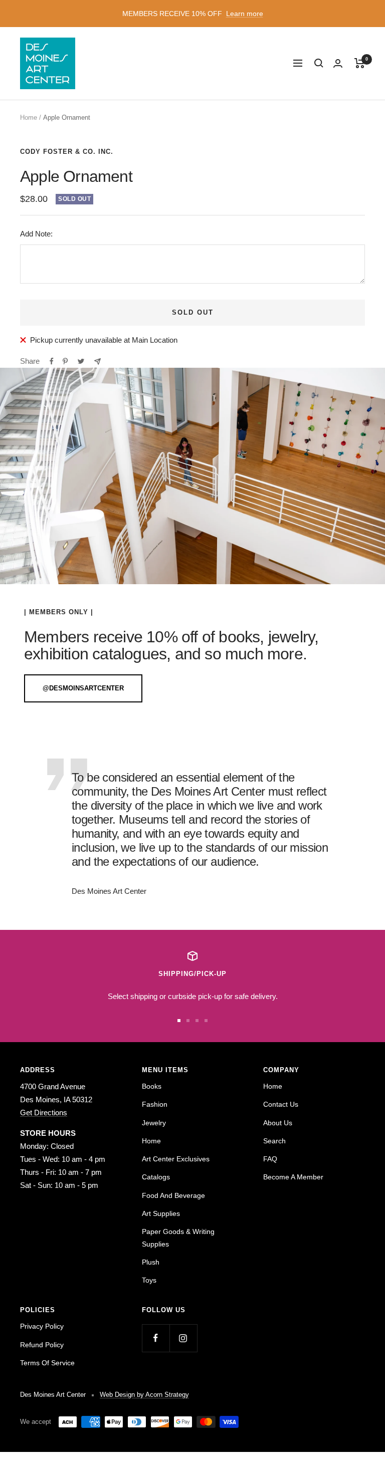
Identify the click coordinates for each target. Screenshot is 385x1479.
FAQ (270, 1159)
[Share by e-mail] (97, 361)
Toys (149, 1280)
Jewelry (154, 1123)
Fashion (154, 1104)
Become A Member (293, 1177)
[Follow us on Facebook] (155, 1338)
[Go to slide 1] (178, 1020)
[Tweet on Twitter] (81, 361)
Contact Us (280, 1104)
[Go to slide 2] (187, 1020)
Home (28, 117)
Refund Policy (42, 1345)
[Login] (337, 63)
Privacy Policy (42, 1326)
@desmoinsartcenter (83, 688)
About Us (277, 1123)
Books (151, 1086)
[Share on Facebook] (52, 361)
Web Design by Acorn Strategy (144, 1394)
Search (274, 1141)
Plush (150, 1262)
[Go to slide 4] (206, 1020)
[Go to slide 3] (197, 1020)
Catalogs (156, 1177)
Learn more (244, 14)
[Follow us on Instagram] (183, 1338)
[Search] (318, 63)
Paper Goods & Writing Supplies (178, 1237)
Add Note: (36, 233)
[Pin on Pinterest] (65, 361)
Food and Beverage (173, 1195)
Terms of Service (47, 1363)
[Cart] (359, 63)
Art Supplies (161, 1213)
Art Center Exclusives (176, 1159)
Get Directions (43, 1112)
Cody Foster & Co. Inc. (66, 151)
